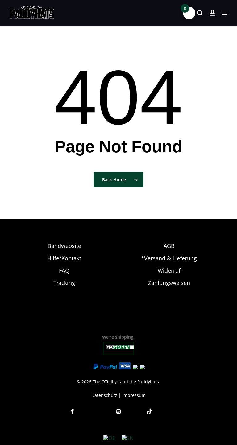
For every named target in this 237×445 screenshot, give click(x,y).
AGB (169, 245)
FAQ (64, 270)
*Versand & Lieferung (169, 258)
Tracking (64, 282)
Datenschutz (104, 395)
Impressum (134, 395)
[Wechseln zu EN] (127, 438)
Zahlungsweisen (169, 282)
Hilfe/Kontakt (64, 258)
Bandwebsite (64, 245)
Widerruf (169, 270)
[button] (225, 13)
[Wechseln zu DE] (109, 438)
